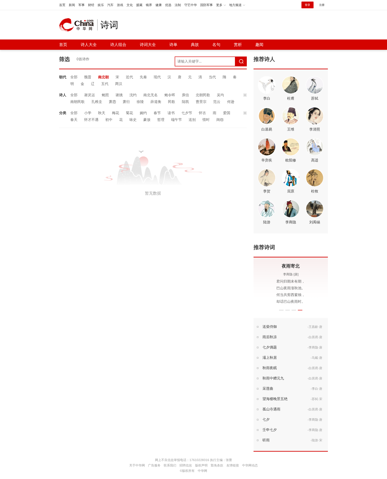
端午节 (176, 120)
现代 (157, 77)
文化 (130, 5)
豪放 (146, 120)
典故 (195, 44)
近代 (129, 77)
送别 (192, 120)
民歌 (171, 102)
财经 (91, 5)
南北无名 (150, 95)
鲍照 (105, 95)
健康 (158, 5)
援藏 (139, 5)
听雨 (266, 440)
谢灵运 (89, 95)
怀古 (202, 113)
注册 (322, 5)
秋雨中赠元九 (273, 378)
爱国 (226, 113)
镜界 (149, 5)
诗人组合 (118, 44)
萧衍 (126, 102)
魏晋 (87, 77)
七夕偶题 (269, 347)
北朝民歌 (203, 95)
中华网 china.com (78, 25)
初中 (108, 120)
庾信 (185, 95)
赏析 (238, 44)
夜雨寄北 (291, 265)
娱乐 (101, 5)
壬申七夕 (269, 430)
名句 (216, 44)
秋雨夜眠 (269, 368)
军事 (81, 5)
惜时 (206, 120)
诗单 (173, 44)
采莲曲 (267, 388)
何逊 (230, 102)
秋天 (101, 113)
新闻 (72, 5)
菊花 (129, 113)
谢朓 (119, 95)
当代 (212, 77)
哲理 (160, 120)
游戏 (120, 5)
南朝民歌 (77, 102)
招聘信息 (185, 465)
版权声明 (201, 465)
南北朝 (103, 77)
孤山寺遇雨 (271, 409)
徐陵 (140, 102)
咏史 (133, 120)
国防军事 (206, 5)
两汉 (118, 84)
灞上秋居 (269, 357)
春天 (73, 120)
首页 (62, 5)
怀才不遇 (91, 120)
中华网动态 (250, 465)
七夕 (266, 419)
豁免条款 (217, 465)
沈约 (133, 95)
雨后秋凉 (269, 337)
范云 (216, 102)
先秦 (143, 77)
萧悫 (112, 102)
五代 (104, 84)
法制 (178, 5)
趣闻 (259, 44)
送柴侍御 (269, 327)
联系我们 (170, 465)
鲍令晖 (169, 95)
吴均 (220, 95)
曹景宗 (201, 102)
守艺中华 (190, 5)
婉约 (143, 113)
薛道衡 (155, 102)
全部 (73, 77)
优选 (168, 5)
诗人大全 (89, 44)
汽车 (110, 5)
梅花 (115, 113)
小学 (87, 113)
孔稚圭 (96, 102)
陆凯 (185, 102)
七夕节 (186, 113)
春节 (157, 113)
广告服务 (154, 465)
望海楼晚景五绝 (275, 399)
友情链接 (232, 465)
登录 (307, 5)
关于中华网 (137, 465)
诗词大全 (148, 44)
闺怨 (220, 120)
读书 (171, 113)
